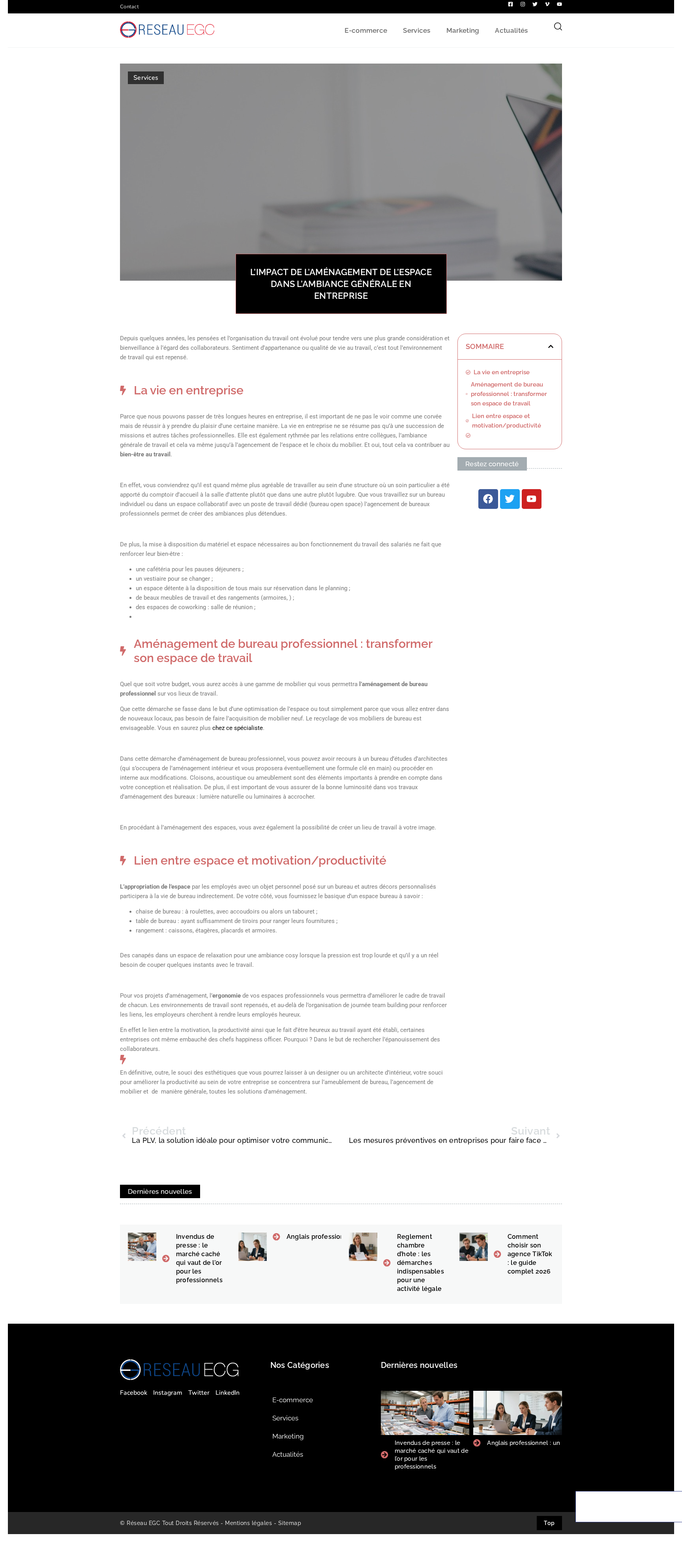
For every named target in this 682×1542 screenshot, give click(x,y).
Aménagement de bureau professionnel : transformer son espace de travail (509, 394)
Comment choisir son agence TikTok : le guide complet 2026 (530, 1254)
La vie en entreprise (502, 372)
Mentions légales (248, 1523)
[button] (551, 346)
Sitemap (290, 1523)
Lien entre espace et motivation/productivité (506, 421)
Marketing (463, 30)
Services (416, 30)
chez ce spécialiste (237, 728)
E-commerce (366, 30)
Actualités (511, 30)
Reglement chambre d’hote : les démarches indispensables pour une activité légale (420, 1263)
